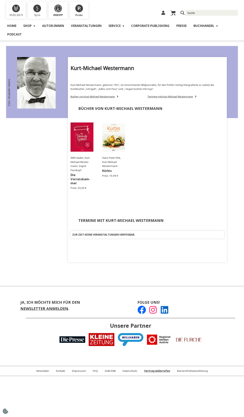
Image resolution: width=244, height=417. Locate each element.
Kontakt (60, 371)
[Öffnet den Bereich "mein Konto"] (163, 12)
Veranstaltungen (86, 26)
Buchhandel (203, 26)
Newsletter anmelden (44, 309)
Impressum (79, 371)
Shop (27, 26)
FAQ (95, 371)
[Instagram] (153, 310)
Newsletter (42, 371)
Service (114, 26)
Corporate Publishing (150, 26)
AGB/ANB (110, 371)
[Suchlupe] (182, 13)
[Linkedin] (164, 310)
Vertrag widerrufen (157, 371)
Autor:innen (53, 26)
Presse (181, 26)
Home (11, 26)
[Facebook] (141, 310)
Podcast (14, 34)
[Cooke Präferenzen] (5, 412)
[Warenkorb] (173, 13)
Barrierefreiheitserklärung (192, 371)
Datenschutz (130, 371)
